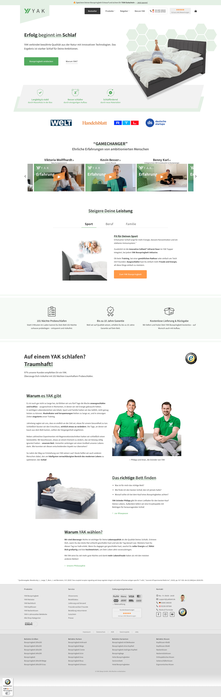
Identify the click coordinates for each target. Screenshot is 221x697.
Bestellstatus (73, 599)
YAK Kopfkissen (30, 607)
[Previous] (25, 176)
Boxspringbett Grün (75, 653)
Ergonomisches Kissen (165, 664)
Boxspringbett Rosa (75, 661)
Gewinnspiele (124, 632)
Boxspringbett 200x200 (33, 642)
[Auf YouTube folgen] (172, 614)
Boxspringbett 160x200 (33, 650)
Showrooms (73, 596)
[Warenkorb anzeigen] (196, 10)
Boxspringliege (118, 653)
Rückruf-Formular (166, 609)
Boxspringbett (29, 657)
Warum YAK (140, 11)
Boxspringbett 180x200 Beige (35, 661)
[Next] (195, 176)
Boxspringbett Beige (76, 646)
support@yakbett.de (167, 599)
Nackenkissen (161, 650)
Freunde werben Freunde (78, 607)
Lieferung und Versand (77, 603)
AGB (112, 632)
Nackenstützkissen (163, 653)
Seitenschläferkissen (164, 661)
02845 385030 (166, 603)
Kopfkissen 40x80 (163, 642)
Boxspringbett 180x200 (33, 646)
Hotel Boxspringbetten (121, 664)
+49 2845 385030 (160, 10)
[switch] (7, 693)
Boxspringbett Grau (75, 657)
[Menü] (11, 679)
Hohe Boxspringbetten (121, 657)
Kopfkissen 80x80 (163, 646)
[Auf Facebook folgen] (158, 614)
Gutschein (72, 614)
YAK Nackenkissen (31, 610)
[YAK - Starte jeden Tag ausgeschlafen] (34, 11)
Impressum (87, 632)
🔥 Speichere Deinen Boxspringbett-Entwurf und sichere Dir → (110, 2)
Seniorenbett (117, 661)
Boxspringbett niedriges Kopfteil (124, 650)
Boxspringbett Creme (76, 650)
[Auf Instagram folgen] (165, 614)
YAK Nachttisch (30, 603)
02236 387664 (166, 606)
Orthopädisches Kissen (165, 657)
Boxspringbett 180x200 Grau (35, 664)
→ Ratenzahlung (118, 604)
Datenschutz (100, 632)
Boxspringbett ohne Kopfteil (123, 646)
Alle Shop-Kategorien (32, 618)
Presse (70, 618)
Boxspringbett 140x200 (33, 653)
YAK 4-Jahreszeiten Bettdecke (35, 614)
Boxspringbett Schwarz (77, 664)
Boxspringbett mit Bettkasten (123, 642)
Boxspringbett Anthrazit (77, 642)
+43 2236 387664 (160, 12)
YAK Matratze (29, 599)
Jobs (136, 632)
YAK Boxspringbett (31, 596)
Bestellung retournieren (77, 610)
